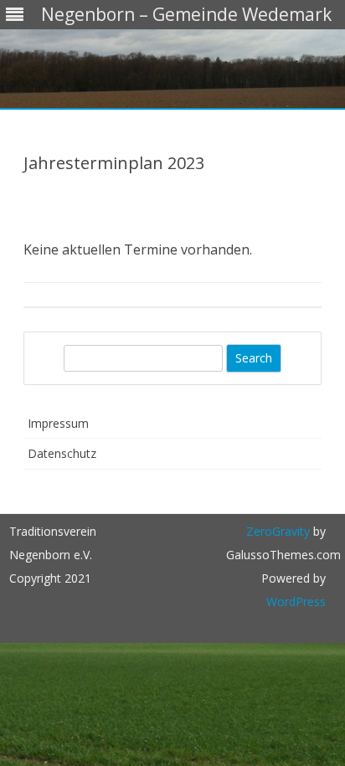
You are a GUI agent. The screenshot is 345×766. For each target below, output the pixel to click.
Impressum (58, 423)
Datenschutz (62, 453)
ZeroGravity (278, 531)
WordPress (296, 601)
